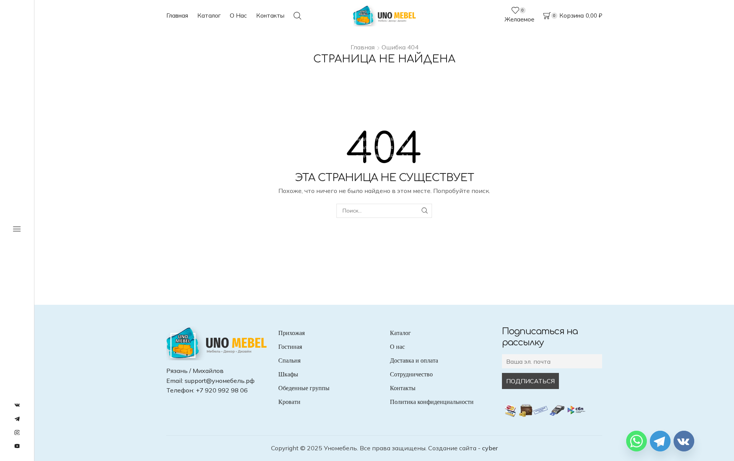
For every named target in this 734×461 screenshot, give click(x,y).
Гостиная (290, 346)
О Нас (238, 15)
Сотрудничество (411, 374)
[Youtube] (17, 446)
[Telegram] (17, 419)
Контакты (270, 15)
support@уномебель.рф (220, 380)
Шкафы (288, 374)
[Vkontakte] (684, 441)
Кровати (289, 402)
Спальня (289, 360)
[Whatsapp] (636, 441)
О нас (397, 346)
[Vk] (17, 405)
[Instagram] (17, 433)
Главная (177, 15)
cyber (490, 448)
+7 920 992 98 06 (222, 390)
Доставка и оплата (414, 360)
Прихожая (291, 333)
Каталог (209, 15)
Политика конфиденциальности (432, 402)
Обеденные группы (304, 388)
